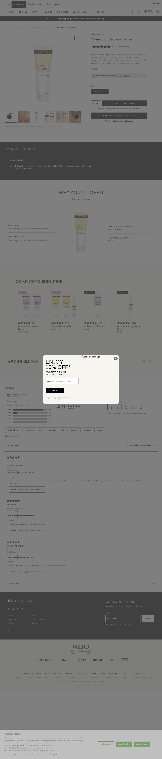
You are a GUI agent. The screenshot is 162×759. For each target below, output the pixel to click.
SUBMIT (54, 390)
